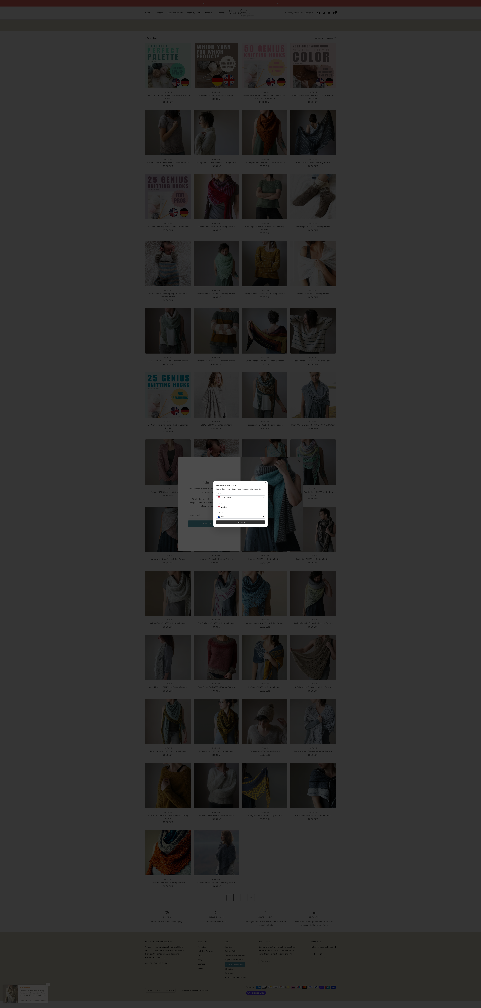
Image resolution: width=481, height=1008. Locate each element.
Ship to (218, 493)
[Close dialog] (266, 483)
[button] (240, 497)
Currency (219, 512)
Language (219, 503)
